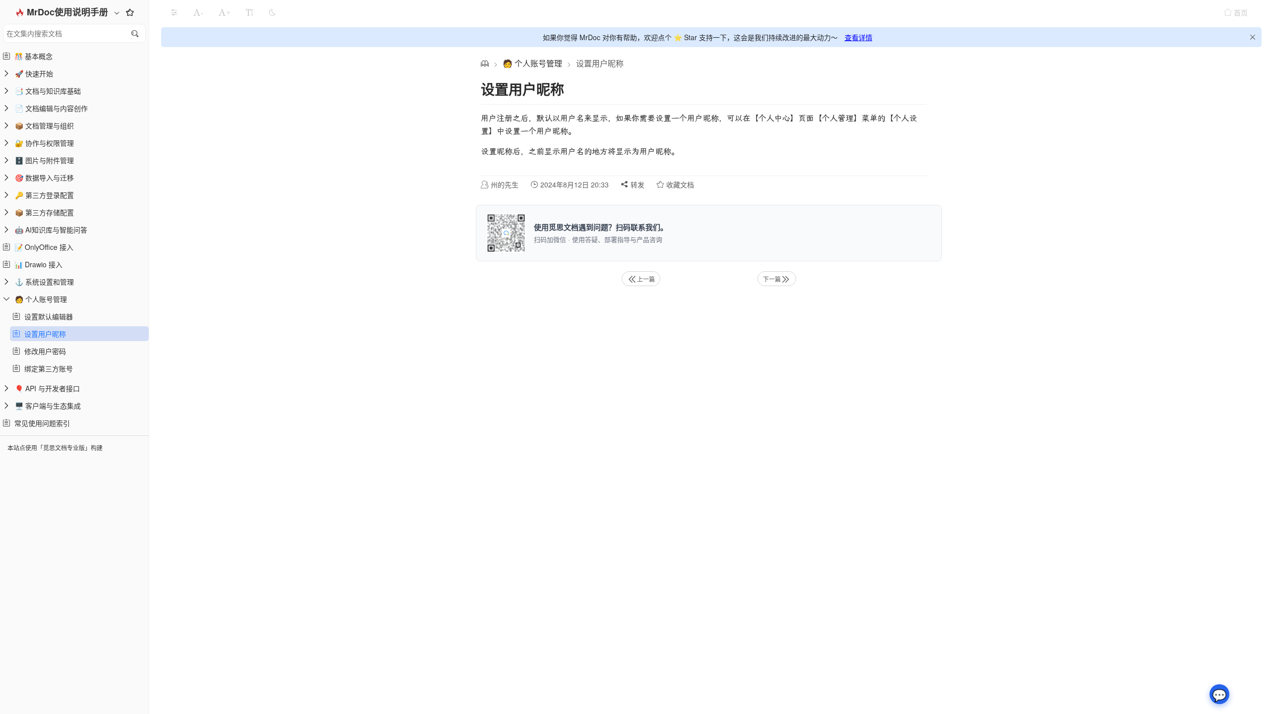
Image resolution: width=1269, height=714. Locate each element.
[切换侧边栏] (174, 12)
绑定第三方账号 (46, 368)
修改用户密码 (43, 351)
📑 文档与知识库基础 (48, 91)
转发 (636, 184)
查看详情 (858, 37)
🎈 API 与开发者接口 (47, 388)
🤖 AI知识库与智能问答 (51, 230)
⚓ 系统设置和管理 (44, 282)
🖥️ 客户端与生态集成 (48, 406)
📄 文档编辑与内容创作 (51, 108)
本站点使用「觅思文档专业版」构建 (55, 447)
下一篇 (772, 279)
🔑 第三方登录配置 (44, 195)
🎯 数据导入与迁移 (44, 177)
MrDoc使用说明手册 (69, 11)
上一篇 (646, 279)
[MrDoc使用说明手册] (485, 63)
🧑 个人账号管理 (41, 299)
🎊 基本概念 (31, 56)
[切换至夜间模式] (272, 12)
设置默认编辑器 (46, 316)
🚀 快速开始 (34, 73)
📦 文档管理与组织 (44, 125)
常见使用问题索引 (40, 423)
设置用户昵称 (43, 334)
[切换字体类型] (249, 12)
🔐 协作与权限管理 (44, 143)
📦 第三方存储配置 (44, 212)
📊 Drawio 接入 (36, 264)
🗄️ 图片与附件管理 (44, 160)
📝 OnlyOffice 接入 (41, 247)
